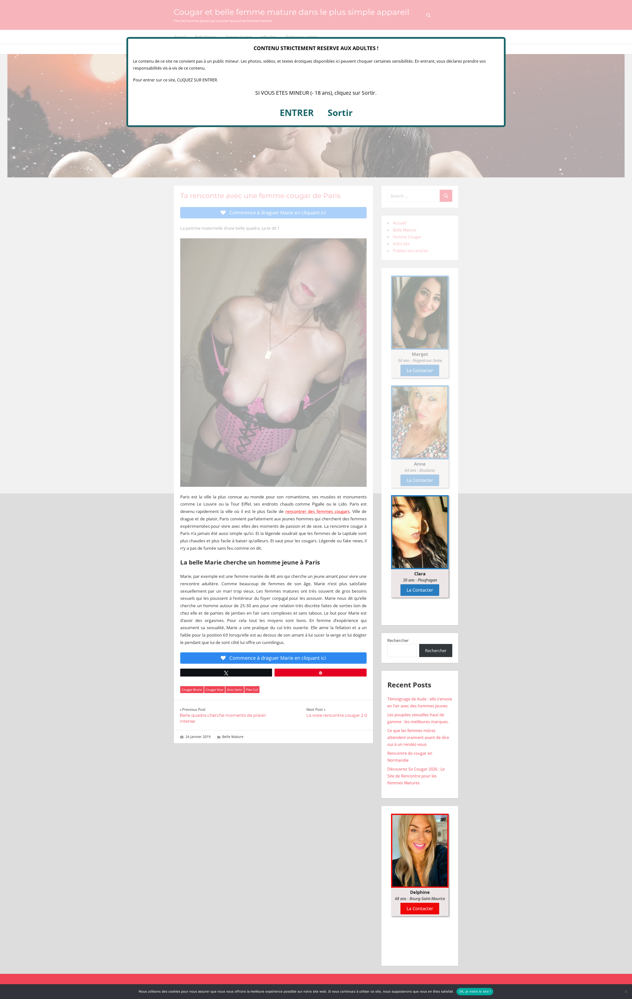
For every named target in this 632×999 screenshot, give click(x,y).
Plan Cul (252, 689)
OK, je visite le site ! (475, 991)
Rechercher (398, 640)
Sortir (340, 113)
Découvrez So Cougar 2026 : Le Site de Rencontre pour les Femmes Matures (416, 776)
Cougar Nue (214, 689)
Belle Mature (232, 736)
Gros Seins (234, 689)
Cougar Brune (192, 689)
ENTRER (297, 113)
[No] (625, 991)
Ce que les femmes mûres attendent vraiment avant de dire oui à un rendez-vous (418, 737)
